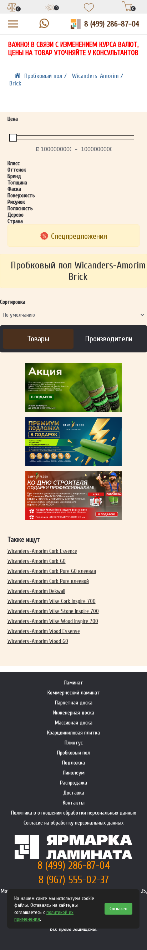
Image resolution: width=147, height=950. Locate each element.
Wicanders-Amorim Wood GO (37, 641)
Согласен (118, 909)
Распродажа (73, 783)
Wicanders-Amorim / (97, 76)
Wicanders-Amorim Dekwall (36, 591)
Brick (15, 83)
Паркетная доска (73, 702)
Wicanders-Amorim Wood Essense (43, 631)
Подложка (73, 762)
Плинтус (74, 742)
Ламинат (73, 682)
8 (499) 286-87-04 (111, 24)
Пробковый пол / (46, 76)
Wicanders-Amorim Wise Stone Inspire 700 (53, 611)
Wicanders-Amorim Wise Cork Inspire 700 (51, 601)
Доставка (73, 793)
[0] (12, 8)
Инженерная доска (73, 712)
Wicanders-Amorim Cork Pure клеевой (48, 581)
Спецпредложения (79, 236)
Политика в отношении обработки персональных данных (73, 813)
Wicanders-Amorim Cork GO (36, 561)
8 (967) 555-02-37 (74, 880)
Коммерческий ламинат (73, 692)
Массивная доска (73, 722)
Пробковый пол (73, 752)
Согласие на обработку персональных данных (73, 823)
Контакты (74, 803)
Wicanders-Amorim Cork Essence (42, 551)
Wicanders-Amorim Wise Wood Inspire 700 (52, 621)
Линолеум (74, 773)
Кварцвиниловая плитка (73, 732)
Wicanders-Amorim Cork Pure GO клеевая (51, 571)
